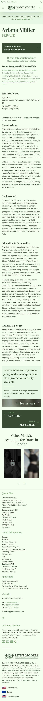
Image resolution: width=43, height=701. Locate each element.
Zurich (4, 84)
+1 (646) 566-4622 (12, 602)
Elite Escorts (6, 507)
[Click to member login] (12, 463)
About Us (5, 539)
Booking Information (9, 542)
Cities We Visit (7, 554)
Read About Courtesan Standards (14, 549)
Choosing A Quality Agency (12, 500)
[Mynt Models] (21, 8)
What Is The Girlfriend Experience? (14, 505)
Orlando (10, 81)
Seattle (22, 81)
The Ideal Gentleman (9, 566)
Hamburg (14, 76)
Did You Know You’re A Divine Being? (15, 588)
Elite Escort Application (10, 581)
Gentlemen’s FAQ (8, 564)
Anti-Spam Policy (8, 525)
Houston (22, 76)
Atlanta (15, 70)
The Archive (6, 515)
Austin (21, 70)
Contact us (24, 357)
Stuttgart (29, 81)
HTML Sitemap (7, 520)
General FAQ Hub (8, 512)
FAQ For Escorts (7, 583)
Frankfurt (5, 76)
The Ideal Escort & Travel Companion (15, 586)
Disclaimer (5, 527)
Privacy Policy (7, 522)
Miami (11, 79)
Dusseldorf (28, 73)
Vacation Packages (9, 571)
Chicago (13, 73)
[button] (2, 8)
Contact (4, 537)
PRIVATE (8, 35)
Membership (6, 559)
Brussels (5, 73)
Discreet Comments (9, 517)
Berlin (27, 70)
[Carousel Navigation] (21, 484)
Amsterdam (6, 70)
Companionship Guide (10, 510)
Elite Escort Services (9, 498)
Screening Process (8, 552)
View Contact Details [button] (9, 2)
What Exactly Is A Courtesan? (12, 503)
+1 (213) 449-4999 (11, 607)
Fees (3, 557)
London (30, 76)
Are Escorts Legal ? (9, 569)
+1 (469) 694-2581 (12, 605)
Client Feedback (7, 561)
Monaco (24, 79)
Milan (18, 79)
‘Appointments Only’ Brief (11, 547)
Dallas (20, 73)
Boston (34, 70)
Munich (32, 79)
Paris (16, 81)
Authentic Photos (8, 544)
